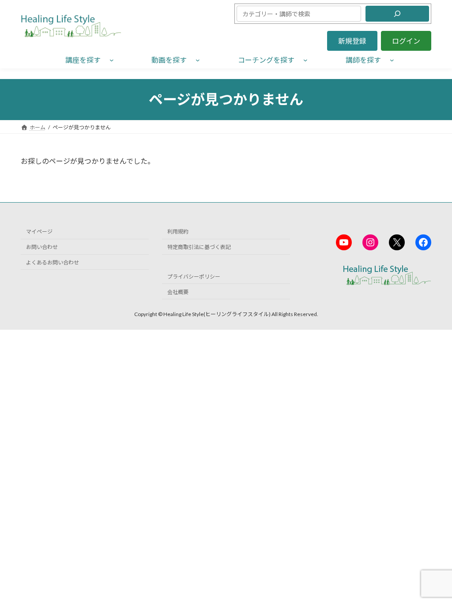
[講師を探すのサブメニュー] (392, 59)
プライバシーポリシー (193, 276)
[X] (397, 242)
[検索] (397, 14)
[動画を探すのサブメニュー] (198, 59)
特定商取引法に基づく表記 (199, 247)
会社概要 (177, 292)
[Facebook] (423, 242)
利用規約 (177, 232)
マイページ (39, 232)
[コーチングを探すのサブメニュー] (305, 59)
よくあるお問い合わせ (52, 262)
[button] (352, 41)
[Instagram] (370, 242)
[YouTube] (344, 242)
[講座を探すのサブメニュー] (111, 59)
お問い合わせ (42, 247)
